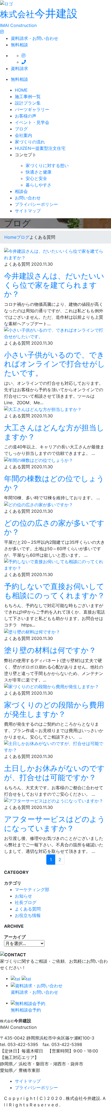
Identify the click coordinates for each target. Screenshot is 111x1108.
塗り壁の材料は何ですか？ (50, 650)
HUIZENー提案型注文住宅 (40, 148)
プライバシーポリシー (36, 204)
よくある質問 (28, 909)
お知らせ (23, 896)
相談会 (21, 191)
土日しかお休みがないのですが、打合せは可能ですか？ (54, 773)
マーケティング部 (32, 889)
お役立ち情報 (28, 915)
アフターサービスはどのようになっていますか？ (54, 824)
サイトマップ (28, 210)
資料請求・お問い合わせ (34, 38)
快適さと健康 (38, 172)
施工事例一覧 (28, 96)
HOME (21, 90)
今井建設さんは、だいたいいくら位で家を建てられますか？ (54, 285)
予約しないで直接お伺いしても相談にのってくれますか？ (54, 591)
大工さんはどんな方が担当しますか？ (54, 432)
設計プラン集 (28, 103)
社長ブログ (25, 902)
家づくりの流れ (30, 141)
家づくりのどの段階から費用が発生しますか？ (54, 709)
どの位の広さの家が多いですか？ (54, 527)
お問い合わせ (28, 197)
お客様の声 (25, 116)
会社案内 (23, 135)
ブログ (21, 128)
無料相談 (19, 44)
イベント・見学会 (32, 122)
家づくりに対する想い (47, 165)
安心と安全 (36, 178)
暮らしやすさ (38, 185)
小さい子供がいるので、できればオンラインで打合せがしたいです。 (54, 364)
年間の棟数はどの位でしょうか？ (54, 483)
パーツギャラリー (32, 109)
